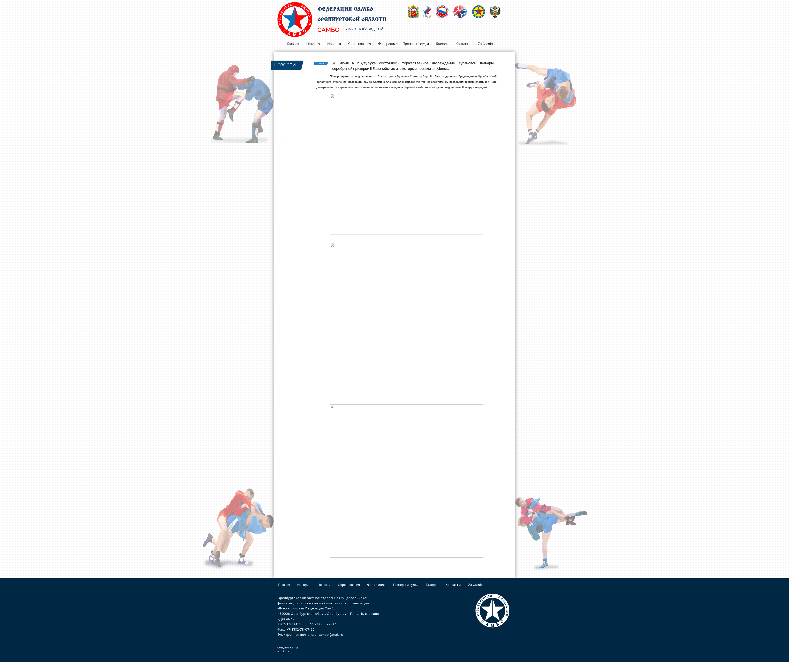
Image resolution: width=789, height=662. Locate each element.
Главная (293, 44)
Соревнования (359, 44)
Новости (334, 44)
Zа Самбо (485, 44)
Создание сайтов (287, 648)
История (313, 44)
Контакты (463, 44)
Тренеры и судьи (416, 44)
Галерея (442, 44)
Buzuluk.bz (283, 652)
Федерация (387, 44)
